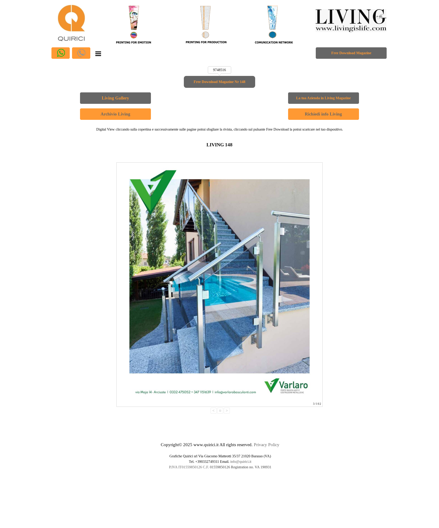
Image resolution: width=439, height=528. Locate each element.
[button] (60, 53)
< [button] (213, 411)
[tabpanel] (219, 129)
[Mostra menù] (98, 53)
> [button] (227, 411)
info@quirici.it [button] (240, 462)
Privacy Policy (266, 444)
